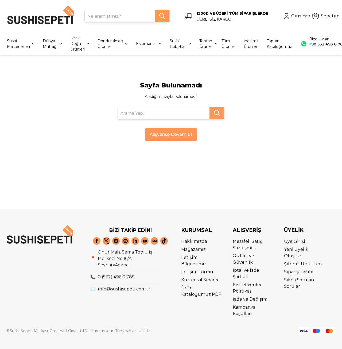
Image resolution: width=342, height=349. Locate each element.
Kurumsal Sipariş (199, 279)
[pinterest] (125, 241)
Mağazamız (193, 249)
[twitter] (106, 241)
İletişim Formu (197, 271)
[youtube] (145, 241)
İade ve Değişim (250, 299)
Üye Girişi (294, 241)
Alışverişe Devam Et (171, 134)
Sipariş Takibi (298, 271)
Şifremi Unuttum (303, 263)
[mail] (154, 241)
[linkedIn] (135, 241)
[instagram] (116, 241)
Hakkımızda (194, 241)
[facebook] (96, 241)
